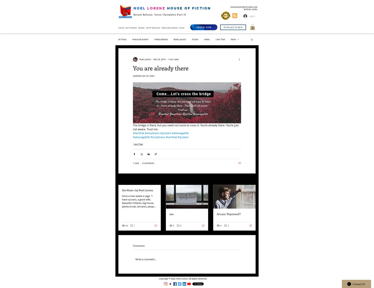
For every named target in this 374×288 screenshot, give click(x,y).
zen (171, 214)
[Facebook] (175, 284)
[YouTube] (189, 284)
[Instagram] (165, 284)
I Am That (220, 39)
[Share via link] (155, 154)
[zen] (187, 197)
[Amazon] (170, 284)
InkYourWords (161, 39)
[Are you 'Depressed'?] (234, 197)
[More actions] (239, 59)
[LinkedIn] (184, 284)
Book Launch (180, 39)
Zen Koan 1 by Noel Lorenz (137, 190)
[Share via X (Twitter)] (141, 154)
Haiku (207, 39)
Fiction (195, 39)
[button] (131, 27)
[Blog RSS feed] (234, 15)
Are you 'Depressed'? (229, 214)
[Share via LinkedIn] (148, 154)
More (233, 39)
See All (252, 179)
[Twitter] (179, 284)
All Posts (122, 39)
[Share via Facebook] (134, 154)
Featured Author (140, 39)
